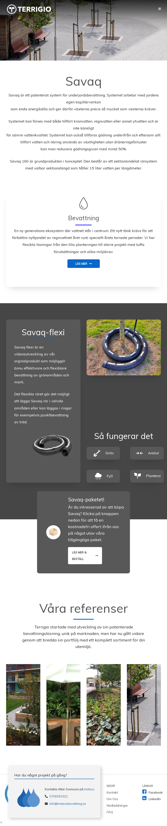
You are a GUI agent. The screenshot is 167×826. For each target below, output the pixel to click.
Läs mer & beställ (79, 556)
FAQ (110, 812)
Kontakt (112, 792)
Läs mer (81, 263)
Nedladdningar (117, 805)
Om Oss (112, 799)
